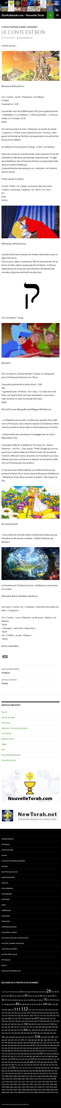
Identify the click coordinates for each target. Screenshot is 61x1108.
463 (27, 1048)
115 (36, 1010)
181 (54, 1015)
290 (56, 1027)
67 (37, 1000)
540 (37, 1054)
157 (6, 1015)
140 (35, 1013)
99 (41, 1004)
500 (24, 1051)
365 (56, 1037)
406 (25, 1043)
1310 (35, 1084)
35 (15, 996)
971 (46, 1073)
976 (53, 1073)
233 (57, 1021)
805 (2, 1071)
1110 (35, 1079)
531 (28, 1054)
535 (34, 1054)
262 (55, 1024)
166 (25, 1015)
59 (17, 1000)
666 (31, 1061)
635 (6, 1062)
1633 (55, 1087)
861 (27, 1071)
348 (10, 1037)
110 (12, 1010)
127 (9, 1013)
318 (12, 1033)
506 (43, 1051)
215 (54, 1018)
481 (55, 1048)
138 (32, 1013)
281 (37, 1027)
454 (12, 1048)
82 (12, 1004)
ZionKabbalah (26, 38)
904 (52, 1071)
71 (48, 1000)
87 (21, 1004)
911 (3, 1073)
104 (56, 1004)
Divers (4, 866)
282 (40, 1027)
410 (38, 1043)
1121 (11, 1082)
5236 (48, 1092)
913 (6, 1073)
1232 (3, 1084)
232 (54, 1021)
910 (55, 1071)
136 (25, 1013)
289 (53, 1027)
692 (48, 1062)
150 (54, 1013)
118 (46, 1010)
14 (23, 992)
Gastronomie (8, 877)
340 (47, 1033)
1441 (19, 1087)
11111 (56, 1092)
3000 (20, 1092)
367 (6, 1040)
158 (9, 1015)
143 (41, 1013)
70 (45, 999)
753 (50, 1065)
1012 (27, 1076)
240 (12, 1024)
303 (36, 1030)
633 (58, 1059)
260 (52, 1024)
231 (51, 1021)
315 (3, 1033)
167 (28, 1015)
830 (15, 1071)
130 (15, 1013)
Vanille (9, 682)
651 (18, 1062)
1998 (23, 1090)
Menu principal (57, 15)
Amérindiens (7, 839)
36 (18, 996)
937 (22, 1073)
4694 (44, 1092)
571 (15, 1056)
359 (42, 1037)
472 (43, 1048)
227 (38, 1021)
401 (12, 1043)
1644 (3, 1090)
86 (18, 1004)
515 (55, 1051)
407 (28, 1043)
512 (49, 1051)
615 (19, 1059)
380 (29, 1040)
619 (29, 1059)
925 (15, 1073)
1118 (53, 1078)
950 (34, 1073)
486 (6, 1051)
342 (51, 1033)
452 (6, 1048)
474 (49, 1048)
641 (12, 1062)
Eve (3, 749)
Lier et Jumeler (8, 717)
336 (38, 1033)
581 (30, 1056)
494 (18, 1051)
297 (18, 1030)
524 (15, 1054)
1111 (39, 1079)
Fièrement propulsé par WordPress (15, 1104)
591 (40, 1056)
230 (47, 1021)
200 (26, 1018)
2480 (48, 1090)
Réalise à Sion (7, 738)
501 (27, 1051)
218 (10, 1021)
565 (12, 1056)
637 (9, 1062)
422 (6, 1045)
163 (22, 1015)
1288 (23, 1084)
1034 (51, 1076)
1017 (35, 1076)
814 (9, 1071)
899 (49, 1071)
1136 (31, 1082)
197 (19, 1018)
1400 (7, 1087)
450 (58, 1045)
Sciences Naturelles (11, 971)
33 (10, 995)
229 (44, 1021)
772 (20, 1068)
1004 (15, 1076)
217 (6, 1021)
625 (42, 1059)
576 (24, 1056)
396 (55, 1040)
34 (13, 996)
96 (37, 1004)
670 (35, 1062)
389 (48, 1040)
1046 (55, 1076)
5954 (52, 1092)
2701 (16, 1092)
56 (13, 1000)
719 (25, 1065)
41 (31, 996)
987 (56, 1073)
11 (16, 992)
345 (3, 1037)
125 (2, 1013)
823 (12, 1071)
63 (27, 1000)
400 (9, 1043)
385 (42, 1040)
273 (24, 1027)
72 (51, 1000)
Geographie (7, 888)
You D (4, 712)
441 (34, 1045)
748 (43, 1065)
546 (51, 1054)
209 (44, 1018)
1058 (7, 1079)
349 (13, 1037)
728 (34, 1065)
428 (12, 1045)
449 (54, 1045)
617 (26, 1059)
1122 (15, 1082)
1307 (31, 1084)
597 (46, 1056)
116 (39, 1010)
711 (15, 1065)
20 (35, 992)
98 (39, 1004)
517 (6, 1054)
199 (23, 1018)
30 (2, 996)
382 (35, 1040)
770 (13, 1067)
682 (42, 1062)
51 (56, 996)
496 (21, 1051)
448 (51, 1045)
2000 (27, 1090)
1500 (31, 1087)
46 (44, 996)
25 (45, 992)
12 (18, 992)
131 (18, 1013)
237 (9, 1024)
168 (31, 1015)
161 (15, 1015)
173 (40, 1015)
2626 (7, 1092)
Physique (5, 960)
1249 (11, 1084)
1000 (7, 1076)
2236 (43, 1090)
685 (45, 1062)
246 (18, 1024)
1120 (7, 1082)
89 (26, 1004)
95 (35, 1004)
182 (57, 1015)
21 (38, 992)
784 (42, 1068)
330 (28, 1033)
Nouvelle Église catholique (14, 938)
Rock (4, 965)
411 (41, 1043)
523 (12, 1054)
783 (39, 1068)
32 (8, 996)
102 (53, 1004)
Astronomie (7, 850)
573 (21, 1056)
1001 (11, 1076)
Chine (4, 855)
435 (5, 657)
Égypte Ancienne (9, 872)
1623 (51, 1087)
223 (26, 1021)
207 (37, 1018)
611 (6, 1059)
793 (51, 1068)
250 (29, 1024)
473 (46, 1048)
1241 (7, 1084)
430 (15, 1045)
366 (2, 1040)
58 (15, 1000)
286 (46, 1027)
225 (32, 1021)
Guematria (32, 27)
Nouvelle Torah (9, 949)
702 (3, 1065)
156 (3, 1015)
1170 (43, 1082)
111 (17, 1009)
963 (43, 1073)
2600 (3, 1092)
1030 (43, 1076)
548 (54, 1054)
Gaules (4, 883)
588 (37, 1056)
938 (25, 1073)
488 (9, 1051)
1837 (15, 1090)
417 (51, 1043)
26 (48, 990)
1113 (44, 1079)
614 (16, 1059)
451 (2, 1048)
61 (22, 1000)
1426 (15, 1087)
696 (51, 1062)
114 (33, 1010)
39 (26, 995)
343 (54, 1033)
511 (46, 1051)
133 (22, 1013)
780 (36, 1068)
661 (24, 1062)
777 (32, 1068)
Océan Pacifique (9, 954)
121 (53, 1010)
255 (42, 1024)
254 (38, 1024)
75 (59, 1000)
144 (44, 1013)
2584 (56, 1090)
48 (48, 996)
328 (22, 1033)
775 (26, 1068)
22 (40, 992)
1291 (27, 1084)
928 (18, 1073)
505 (40, 1051)
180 (51, 1015)
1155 (35, 1082)
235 (2, 1024)
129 (12, 1013)
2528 (52, 1090)
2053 (35, 1090)
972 (50, 1073)
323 (18, 1033)
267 (9, 1027)
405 (22, 1043)
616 (22, 1059)
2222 (39, 1090)
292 (6, 1030)
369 (9, 1040)
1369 (55, 1084)
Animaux (5, 844)
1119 (3, 1082)
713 (18, 1065)
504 (37, 1051)
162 (18, 1015)
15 (26, 992)
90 (28, 1004)
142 (38, 1013)
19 (33, 992)
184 (6, 1018)
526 (18, 1054)
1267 (19, 1084)
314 (55, 1030)
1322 (43, 1084)
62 (24, 1000)
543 (48, 1054)
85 (14, 1004)
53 (6, 1000)
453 (9, 1048)
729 (37, 1065)
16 (28, 992)
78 (5, 1004)
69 (42, 1000)
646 (15, 1062)
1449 (23, 1087)
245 (15, 1024)
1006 (19, 1076)
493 (15, 1051)
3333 (28, 1092)
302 (33, 1030)
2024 (31, 1090)
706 (6, 1065)
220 (16, 1021)
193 (13, 1018)
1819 (11, 1090)
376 (22, 1040)
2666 (12, 1092)
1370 (3, 1087)
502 (30, 1051)
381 (32, 1040)
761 (6, 1068)
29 (58, 992)
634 (2, 1062)
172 (37, 1015)
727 (31, 1065)
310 (49, 1030)
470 (40, 1048)
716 (22, 1065)
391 (51, 1040)
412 (44, 1043)
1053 (3, 1079)
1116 (48, 1079)
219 (13, 1021)
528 (22, 1054)
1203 (47, 1082)
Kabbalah (6, 910)
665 (27, 1062)
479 (52, 1048)
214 (51, 1018)
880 (37, 1071)
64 (29, 1000)
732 (40, 1065)
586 (34, 1056)
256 (45, 1024)
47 (46, 996)
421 (2, 1045)
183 (2, 1018)
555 (6, 1056)
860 (24, 1071)
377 (26, 1040)
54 (8, 1000)
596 (43, 1056)
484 (2, 1051)
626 (45, 1059)
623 (39, 1059)
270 (15, 1027)
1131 (27, 1082)
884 (40, 1071)
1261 (15, 1084)
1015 (31, 1076)
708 (12, 1065)
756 (56, 1065)
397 (2, 1043)
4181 (40, 1092)
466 (34, 1048)
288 (49, 1027)
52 (2, 999)
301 (29, 1030)
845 (21, 1071)
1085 (19, 1079)
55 (11, 1000)
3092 (24, 1092)
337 (41, 1033)
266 (6, 1027)
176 (47, 1015)
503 (34, 1051)
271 (18, 1027)
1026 (39, 1076)
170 (34, 1015)
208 (40, 1018)
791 (48, 1068)
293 (9, 1030)
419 (54, 1043)
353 (19, 1037)
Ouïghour (10, 671)
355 (26, 1037)
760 (2, 1068)
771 (17, 1068)
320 (15, 1033)
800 (58, 1068)
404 (18, 1043)
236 (6, 1024)
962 (40, 1073)
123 (56, 1010)
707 (9, 1065)
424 (9, 1045)
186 (9, 1018)
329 (25, 1033)
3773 (32, 1092)
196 (16, 1018)
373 (18, 1040)
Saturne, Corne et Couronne (14, 728)
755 (53, 1065)
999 (2, 1076)
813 (6, 1071)
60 (20, 1000)
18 (30, 992)
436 (24, 1045)
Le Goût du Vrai (8, 760)
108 (9, 1010)
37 (20, 996)
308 (46, 1030)
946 (31, 1073)
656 (21, 1062)
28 (55, 992)
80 (8, 1004)
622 (36, 1059)
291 (2, 1030)
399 (6, 1043)
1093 (31, 1079)
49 (51, 996)
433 (18, 1045)
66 (35, 1000)
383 (38, 1040)
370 (12, 1040)
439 (27, 1045)
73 (54, 1000)
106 (6, 1010)
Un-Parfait (6, 733)
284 (43, 1027)
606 (56, 1056)
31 (5, 996)
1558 (39, 1087)
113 (30, 1010)
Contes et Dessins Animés (13, 27)
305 (39, 1030)
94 (32, 1004)
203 (29, 1018)
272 (21, 1027)
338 (44, 1033)
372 (15, 1040)
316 (6, 1033)
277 (34, 1027)
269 (12, 1027)
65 (32, 1000)
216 (3, 1021)
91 (30, 1004)
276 (30, 1027)
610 (2, 1059)
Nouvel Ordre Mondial (12, 943)
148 (50, 1013)
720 (28, 1065)
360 (45, 1037)
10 (14, 992)
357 (32, 1037)
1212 (51, 1082)
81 (10, 1004)
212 (47, 1018)
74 (56, 1000)
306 (42, 1030)
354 (22, 1037)
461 (24, 1048)
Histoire (5, 899)
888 (43, 1071)
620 (32, 1059)
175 (44, 1015)
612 (9, 1059)
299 (21, 1030)
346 (7, 1037)
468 (37, 1048)
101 (50, 1004)
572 (18, 1056)
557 (9, 1056)
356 (29, 1037)
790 (45, 1068)
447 (48, 1045)
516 (3, 1054)
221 (19, 1021)
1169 (39, 1082)
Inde (3, 905)
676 (39, 1062)
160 (12, 1015)
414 (48, 1043)
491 (12, 1051)
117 (42, 1010)
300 (25, 1029)
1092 (27, 1079)
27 (53, 992)
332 (31, 1033)
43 (36, 996)
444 (38, 1045)
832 (18, 1071)
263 (2, 1027)
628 (48, 1059)
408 (31, 1043)
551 (57, 1054)
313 (52, 1030)
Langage (5, 916)
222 (22, 1021)
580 (27, 1056)
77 (2, 1004)
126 (6, 1013)
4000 (36, 1092)
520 (9, 1054)
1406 (11, 1087)
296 (15, 1030)
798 (54, 1068)
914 (9, 1073)
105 (2, 1010)
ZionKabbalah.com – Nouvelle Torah (22, 15)
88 (23, 1004)
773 (23, 1068)
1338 (51, 1084)
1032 (47, 1076)
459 (21, 1048)
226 (35, 1021)
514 (52, 1051)
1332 (47, 1084)
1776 (7, 1090)
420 (57, 1043)
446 (45, 1045)
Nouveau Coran (9, 932)
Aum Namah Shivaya (10, 755)
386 (45, 1040)
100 (45, 1004)
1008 (23, 1076)
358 (37, 1036)
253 (35, 1024)
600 (49, 1056)
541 (41, 1053)
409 (34, 1043)
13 (21, 991)
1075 (11, 1079)
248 (26, 1023)
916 (12, 1073)
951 (37, 1073)
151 (57, 1013)
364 (52, 1037)
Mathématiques (9, 927)
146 (47, 1013)
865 (30, 1071)
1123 (19, 1082)
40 (29, 996)
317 (9, 1033)
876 (34, 1071)
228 (41, 1021)
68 (40, 1000)
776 (29, 1068)
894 (46, 1071)
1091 (23, 1079)
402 (15, 1043)
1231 (55, 1082)
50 (53, 996)
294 (12, 1030)
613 (13, 1059)
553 (2, 1056)
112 (24, 1008)
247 (22, 1024)
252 (32, 1024)
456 (15, 1048)
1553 (35, 1087)
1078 (15, 1079)
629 (51, 1059)
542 (45, 1054)
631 (54, 1059)
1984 (19, 1090)
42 (34, 996)
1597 (47, 1087)
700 (55, 1062)
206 (32, 1018)
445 (41, 1045)
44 (38, 996)
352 (16, 1037)
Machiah (5, 921)
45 (41, 995)
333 (35, 1033)
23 (43, 992)
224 (29, 1021)
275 (27, 1027)
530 (25, 1054)
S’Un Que (5, 722)
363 (48, 1037)
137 (28, 1012)
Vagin (4, 744)
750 (46, 1065)
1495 (27, 1087)
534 (31, 1054)
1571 (43, 1087)
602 (53, 1056)
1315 (39, 1084)
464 (30, 1048)
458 (18, 1048)
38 (23, 996)
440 (30, 1045)
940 (28, 1073)
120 (49, 1010)
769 (9, 1068)
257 (48, 1024)
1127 (23, 1082)
